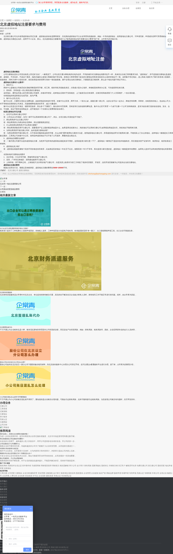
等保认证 (57, 476)
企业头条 (26, 20)
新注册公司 (152, 466)
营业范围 (41, 473)
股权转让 (104, 466)
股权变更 (161, 466)
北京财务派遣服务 (6, 292)
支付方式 (3, 492)
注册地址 (18, 473)
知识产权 (102, 473)
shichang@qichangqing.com (99, 174)
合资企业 (163, 473)
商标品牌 (109, 473)
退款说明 (3, 495)
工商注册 (3, 473)
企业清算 (42, 476)
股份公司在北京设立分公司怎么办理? (12, 362)
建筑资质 (49, 476)
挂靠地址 (7, 468)
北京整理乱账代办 (6, 327)
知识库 (151, 8)
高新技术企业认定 (15, 466)
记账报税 (49, 473)
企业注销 (26, 473)
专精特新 (147, 473)
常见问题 (3, 503)
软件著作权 (26, 466)
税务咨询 (71, 473)
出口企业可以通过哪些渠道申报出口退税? (14, 228)
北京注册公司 (13, 170)
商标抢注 (55, 466)
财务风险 (87, 466)
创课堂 (138, 8)
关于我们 (3, 484)
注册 (144, 3)
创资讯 (17, 20)
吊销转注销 (113, 466)
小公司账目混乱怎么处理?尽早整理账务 (13, 397)
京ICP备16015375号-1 (59, 550)
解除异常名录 (131, 466)
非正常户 (121, 466)
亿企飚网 (35, 547)
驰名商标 (3, 466)
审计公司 (72, 466)
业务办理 (125, 8)
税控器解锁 (64, 466)
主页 (110, 8)
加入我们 (3, 487)
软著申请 (125, 473)
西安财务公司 (45, 547)
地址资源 (3, 505)
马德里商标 (36, 466)
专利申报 (132, 473)
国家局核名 (96, 466)
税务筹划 (64, 473)
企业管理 (87, 473)
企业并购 (5, 476)
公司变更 (11, 473)
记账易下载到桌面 (40, 545)
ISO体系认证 (66, 476)
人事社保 (13, 476)
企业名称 (21, 476)
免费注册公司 (142, 466)
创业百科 (3, 500)
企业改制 (94, 473)
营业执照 (28, 476)
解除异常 (33, 473)
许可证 (35, 476)
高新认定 (140, 473)
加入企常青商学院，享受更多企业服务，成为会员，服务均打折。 (64, 2)
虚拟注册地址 (24, 170)
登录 (137, 3)
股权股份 (79, 473)
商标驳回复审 (46, 466)
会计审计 (80, 466)
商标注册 (54, 547)
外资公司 (155, 473)
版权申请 (117, 473)
